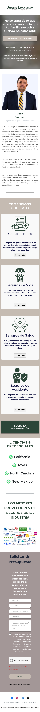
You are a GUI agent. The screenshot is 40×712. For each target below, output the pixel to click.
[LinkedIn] (22, 697)
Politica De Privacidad (11, 702)
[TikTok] (28, 697)
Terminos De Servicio (28, 702)
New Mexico (22, 481)
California (22, 457)
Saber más (20, 255)
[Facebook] (12, 697)
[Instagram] (17, 697)
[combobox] (20, 625)
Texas (22, 465)
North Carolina (22, 473)
